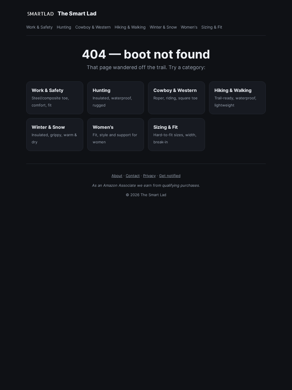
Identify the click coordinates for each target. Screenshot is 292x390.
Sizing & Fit (211, 27)
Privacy (149, 175)
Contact (133, 175)
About (116, 175)
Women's (189, 27)
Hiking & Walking (130, 27)
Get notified (170, 175)
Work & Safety (39, 27)
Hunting (64, 27)
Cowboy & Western (93, 27)
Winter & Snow (163, 27)
